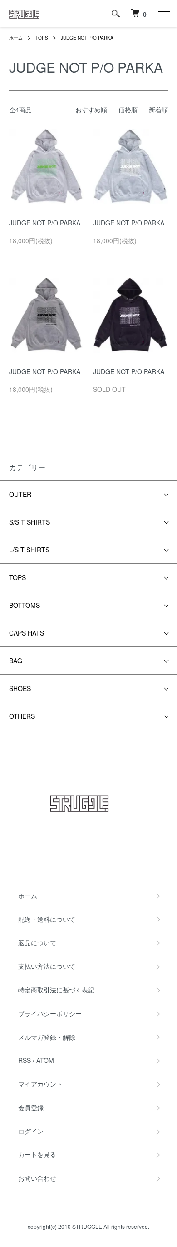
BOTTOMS (24, 605)
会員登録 (31, 1107)
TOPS (41, 38)
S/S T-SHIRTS (29, 521)
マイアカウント (40, 1083)
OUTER (20, 494)
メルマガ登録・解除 (46, 1037)
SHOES (20, 688)
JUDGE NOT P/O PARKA (87, 38)
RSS (24, 1060)
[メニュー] (163, 13)
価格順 (128, 109)
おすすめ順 (91, 109)
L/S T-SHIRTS (29, 549)
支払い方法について (46, 966)
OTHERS (22, 716)
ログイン (31, 1131)
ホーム (16, 38)
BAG (15, 660)
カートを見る (37, 1154)
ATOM (45, 1060)
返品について (37, 942)
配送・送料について (46, 919)
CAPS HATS (26, 632)
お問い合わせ (37, 1177)
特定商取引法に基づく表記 (56, 989)
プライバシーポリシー (50, 1013)
